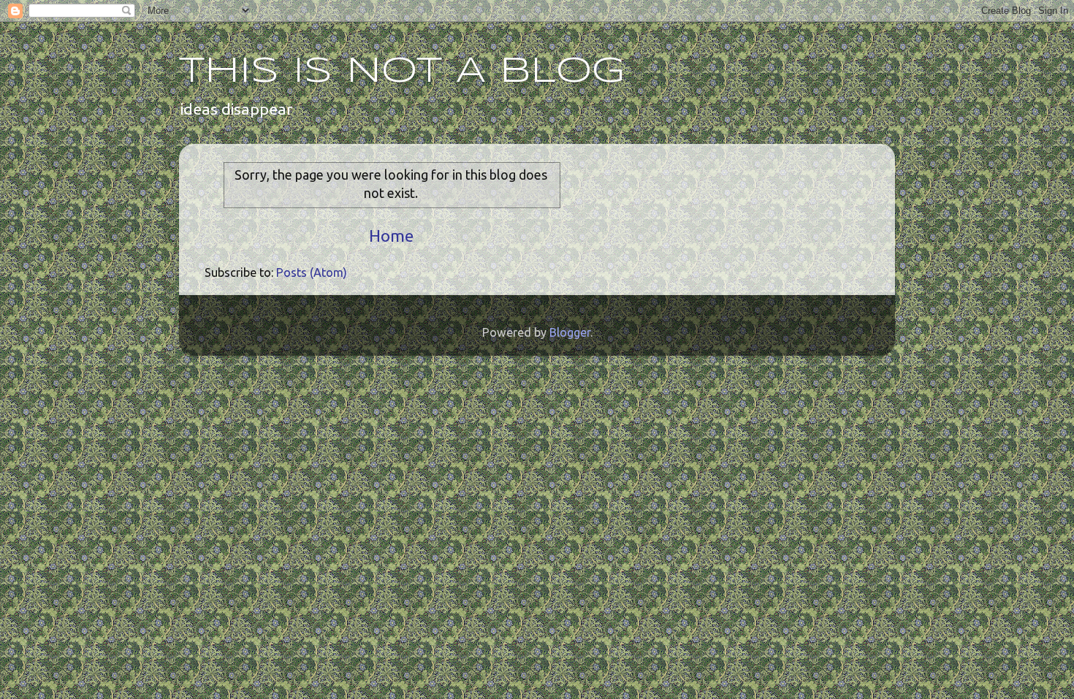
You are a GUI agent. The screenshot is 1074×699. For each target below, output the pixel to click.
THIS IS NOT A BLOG (402, 71)
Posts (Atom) (311, 272)
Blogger (569, 332)
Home (391, 235)
